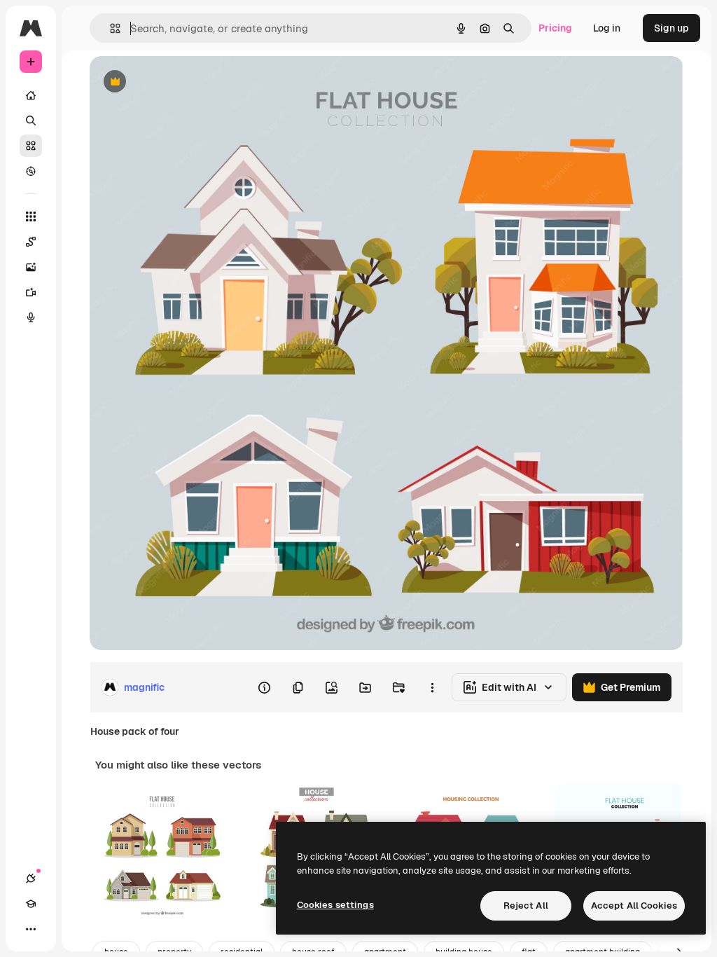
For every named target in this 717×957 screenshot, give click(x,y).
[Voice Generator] (31, 317)
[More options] (432, 687)
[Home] (31, 95)
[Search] (31, 120)
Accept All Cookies (634, 905)
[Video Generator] (31, 292)
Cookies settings (335, 905)
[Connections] (31, 878)
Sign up (671, 28)
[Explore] (31, 171)
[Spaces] (31, 241)
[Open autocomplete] (109, 28)
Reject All (525, 905)
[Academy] (31, 904)
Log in (606, 28)
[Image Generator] (31, 267)
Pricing (555, 28)
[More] (31, 929)
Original (179, 82)
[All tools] (31, 216)
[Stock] (31, 146)
